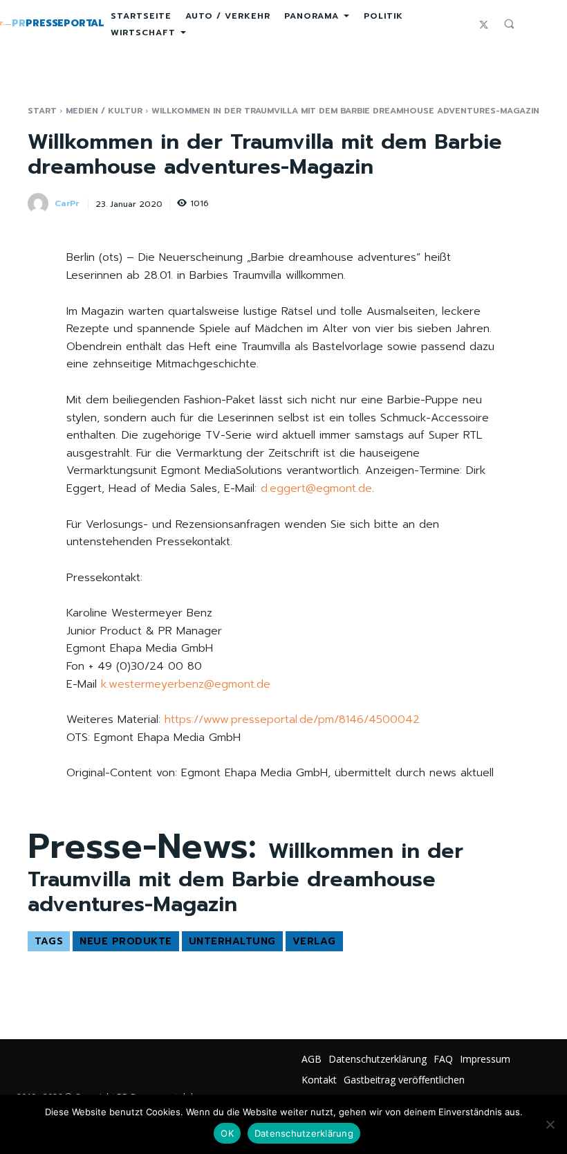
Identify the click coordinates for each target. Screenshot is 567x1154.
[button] (509, 23)
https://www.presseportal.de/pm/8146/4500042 (292, 719)
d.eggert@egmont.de (316, 488)
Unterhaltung (232, 941)
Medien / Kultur (104, 110)
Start (42, 110)
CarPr (67, 203)
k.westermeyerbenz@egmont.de (185, 684)
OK (227, 1133)
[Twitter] (483, 24)
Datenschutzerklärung (303, 1133)
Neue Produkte (126, 941)
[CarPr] (40, 203)
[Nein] (550, 1124)
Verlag (314, 941)
